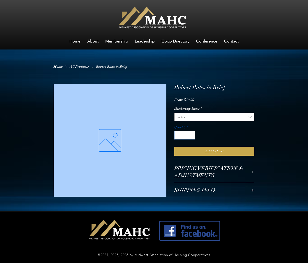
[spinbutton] (185, 135)
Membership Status (188, 108)
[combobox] (214, 117)
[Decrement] (178, 135)
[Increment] (191, 135)
